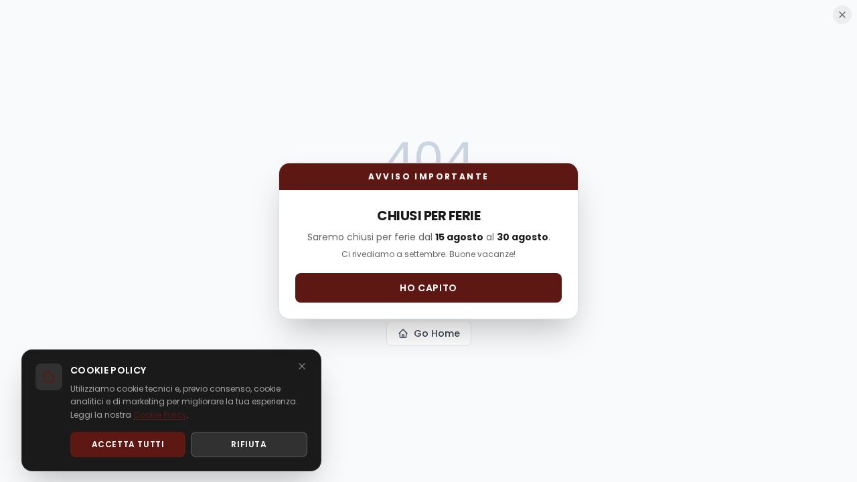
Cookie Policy (160, 414)
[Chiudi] (302, 366)
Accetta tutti (128, 444)
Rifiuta (248, 444)
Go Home (437, 333)
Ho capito (428, 288)
